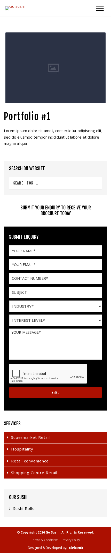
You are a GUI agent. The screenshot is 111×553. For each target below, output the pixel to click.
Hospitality (22, 449)
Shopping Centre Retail (34, 472)
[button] (100, 8)
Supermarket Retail (30, 437)
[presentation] (48, 374)
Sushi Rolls (24, 508)
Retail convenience (30, 460)
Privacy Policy (71, 540)
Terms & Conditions (44, 540)
